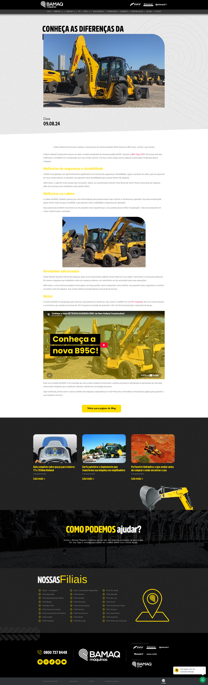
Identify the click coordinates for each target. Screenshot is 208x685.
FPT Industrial (137, 302)
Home (49, 11)
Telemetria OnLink (137, 11)
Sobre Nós (57, 11)
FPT (79, 11)
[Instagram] (46, 662)
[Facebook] (40, 662)
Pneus (86, 11)
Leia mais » (39, 478)
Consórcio (124, 11)
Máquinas (69, 11)
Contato (158, 11)
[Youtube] (64, 662)
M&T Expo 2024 (138, 154)
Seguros (149, 11)
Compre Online (112, 11)
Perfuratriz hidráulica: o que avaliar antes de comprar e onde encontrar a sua (152, 468)
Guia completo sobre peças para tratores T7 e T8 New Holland (54, 468)
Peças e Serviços (98, 11)
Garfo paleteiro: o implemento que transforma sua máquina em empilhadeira (103, 468)
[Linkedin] (58, 662)
